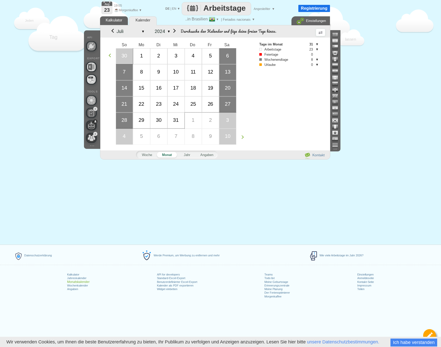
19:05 (118, 5)
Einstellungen (365, 274)
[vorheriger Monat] (112, 31)
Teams (268, 274)
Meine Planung (273, 289)
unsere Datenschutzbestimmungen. (343, 341)
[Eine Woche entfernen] (111, 55)
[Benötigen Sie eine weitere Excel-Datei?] (91, 67)
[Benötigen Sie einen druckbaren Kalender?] (91, 79)
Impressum (364, 285)
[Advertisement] (215, 201)
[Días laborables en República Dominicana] (337, 90)
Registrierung (314, 8)
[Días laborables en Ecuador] (337, 71)
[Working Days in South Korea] (337, 120)
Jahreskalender (77, 278)
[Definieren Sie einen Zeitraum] (429, 335)
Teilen (360, 289)
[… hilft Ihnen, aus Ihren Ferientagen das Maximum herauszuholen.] (91, 100)
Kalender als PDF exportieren (175, 285)
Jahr (187, 155)
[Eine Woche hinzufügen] (244, 137)
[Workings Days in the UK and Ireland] (337, 96)
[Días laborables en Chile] (337, 47)
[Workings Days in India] (337, 108)
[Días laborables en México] (337, 59)
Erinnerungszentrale (276, 285)
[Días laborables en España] (337, 139)
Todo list (269, 278)
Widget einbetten (167, 289)
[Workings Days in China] (337, 114)
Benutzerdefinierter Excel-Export (177, 281)
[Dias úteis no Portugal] (337, 102)
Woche (147, 155)
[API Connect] (91, 46)
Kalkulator (73, 274)
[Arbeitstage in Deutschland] (337, 145)
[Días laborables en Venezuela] (337, 84)
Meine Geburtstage (276, 281)
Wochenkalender (77, 285)
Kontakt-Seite (365, 281)
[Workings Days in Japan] (337, 133)
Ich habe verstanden (414, 342)
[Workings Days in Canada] (337, 53)
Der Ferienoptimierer (277, 292)
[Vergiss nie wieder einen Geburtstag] (91, 125)
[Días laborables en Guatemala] (337, 78)
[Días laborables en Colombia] (337, 65)
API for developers (168, 274)
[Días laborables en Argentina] (337, 41)
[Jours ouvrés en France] (337, 127)
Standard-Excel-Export (171, 278)
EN (174, 8)
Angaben (72, 289)
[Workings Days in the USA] (337, 35)
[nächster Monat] (173, 31)
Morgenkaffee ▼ (128, 10)
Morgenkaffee (272, 296)
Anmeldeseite (365, 278)
